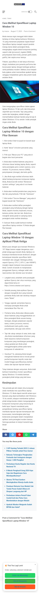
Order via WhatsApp (20, 575)
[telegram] (33, 435)
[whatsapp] (26, 435)
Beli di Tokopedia (20, 581)
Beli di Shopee (20, 587)
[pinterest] (19, 435)
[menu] (5, 11)
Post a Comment (30, 31)
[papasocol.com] (19, 4)
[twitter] (12, 435)
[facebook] (5, 435)
